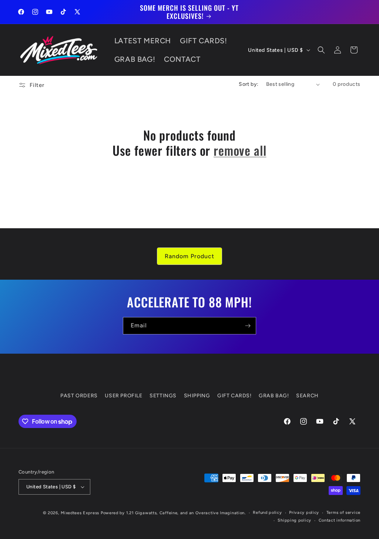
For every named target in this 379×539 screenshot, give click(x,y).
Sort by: (248, 84)
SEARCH (307, 396)
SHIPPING (197, 396)
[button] (321, 50)
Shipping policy (294, 520)
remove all (240, 150)
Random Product (189, 256)
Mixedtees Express (80, 513)
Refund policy (267, 512)
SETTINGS (163, 396)
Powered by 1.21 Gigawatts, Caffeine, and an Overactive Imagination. (173, 513)
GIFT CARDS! (234, 396)
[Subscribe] (247, 325)
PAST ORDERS (79, 396)
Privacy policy (304, 512)
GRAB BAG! (274, 396)
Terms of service (343, 512)
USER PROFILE (123, 396)
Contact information (339, 520)
